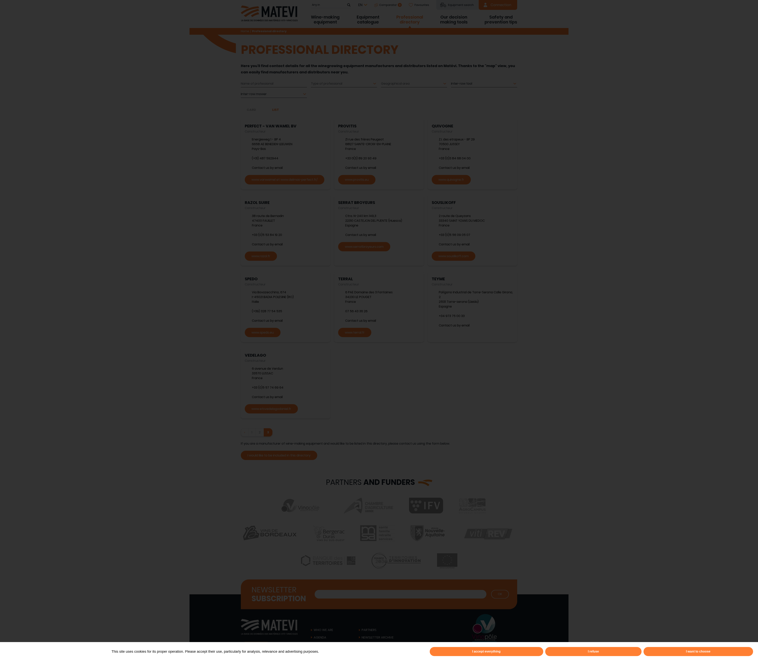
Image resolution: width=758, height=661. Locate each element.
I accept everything (486, 651)
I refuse (593, 651)
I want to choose (698, 651)
